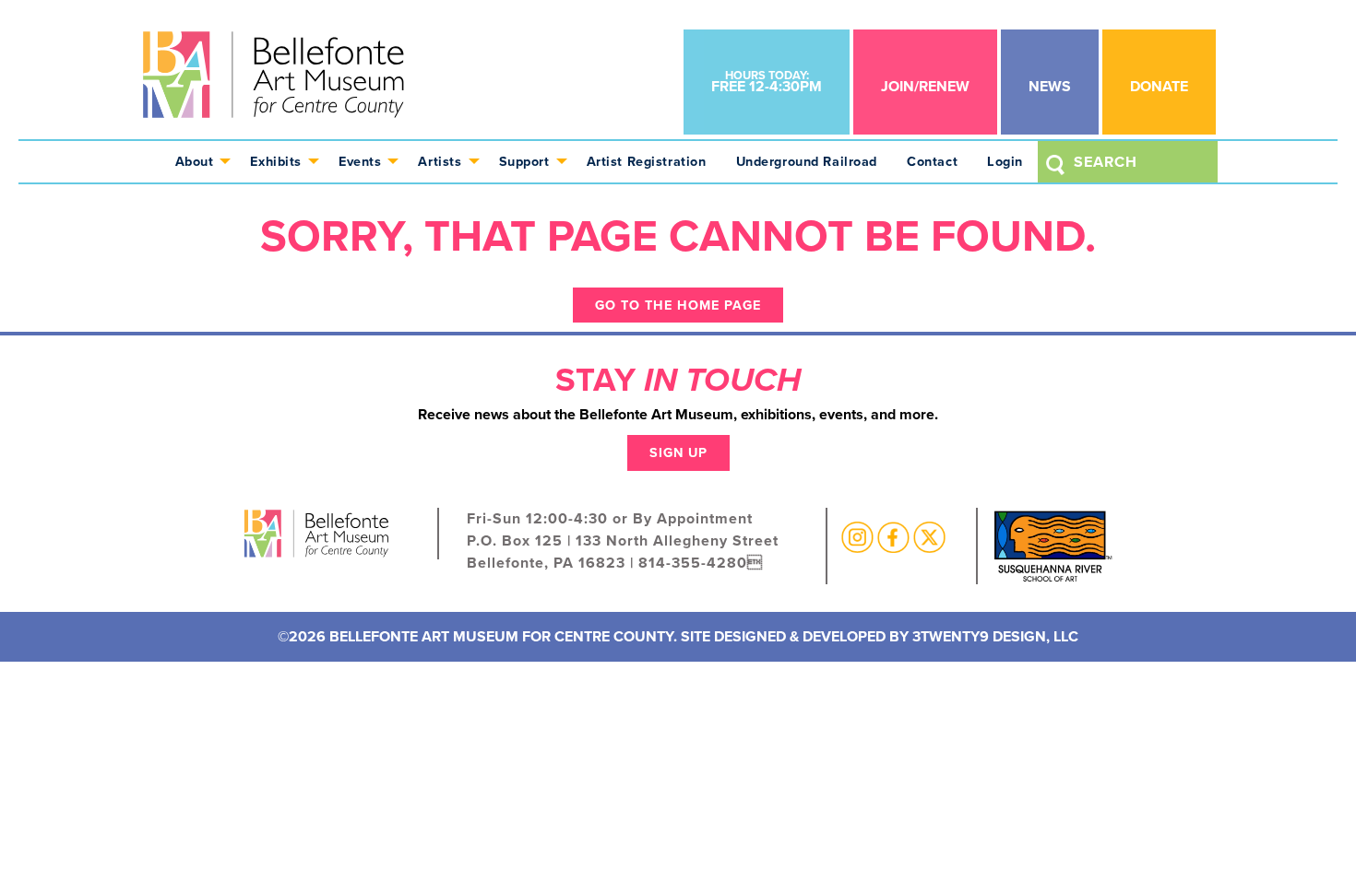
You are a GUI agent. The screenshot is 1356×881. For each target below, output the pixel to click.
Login (1005, 161)
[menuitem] (198, 161)
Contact (932, 161)
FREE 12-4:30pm (766, 81)
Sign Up (678, 452)
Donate (1159, 86)
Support (524, 161)
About (194, 161)
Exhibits (276, 161)
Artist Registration (647, 161)
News (1050, 86)
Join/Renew (925, 86)
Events (360, 161)
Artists (439, 161)
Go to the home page (678, 305)
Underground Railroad (807, 161)
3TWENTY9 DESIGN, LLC (995, 636)
